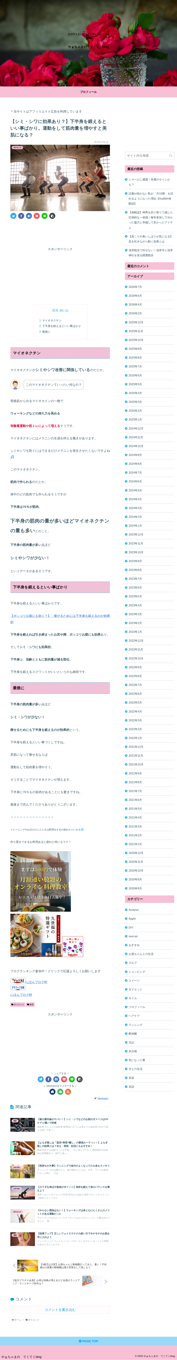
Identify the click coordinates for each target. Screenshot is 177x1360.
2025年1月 (135, 419)
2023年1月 (135, 631)
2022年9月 (135, 667)
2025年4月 (135, 393)
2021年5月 (135, 808)
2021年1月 (135, 844)
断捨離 (133, 1033)
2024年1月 (135, 525)
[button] (171, 156)
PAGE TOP (89, 1341)
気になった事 (137, 1060)
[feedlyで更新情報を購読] (60, 1092)
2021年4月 (135, 817)
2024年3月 (135, 508)
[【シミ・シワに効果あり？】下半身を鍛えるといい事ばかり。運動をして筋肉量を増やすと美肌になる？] (29, 216)
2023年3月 (135, 614)
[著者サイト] (52, 1092)
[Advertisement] (60, 232)
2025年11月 (136, 331)
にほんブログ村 (36, 982)
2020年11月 (136, 861)
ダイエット (18, 1004)
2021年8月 (135, 782)
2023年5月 (135, 596)
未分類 (133, 1051)
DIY (131, 927)
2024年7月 (135, 472)
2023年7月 (135, 578)
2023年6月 (135, 587)
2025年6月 (135, 375)
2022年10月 (136, 658)
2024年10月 (136, 446)
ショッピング (137, 971)
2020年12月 (136, 852)
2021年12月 (136, 746)
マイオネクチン (52, 320)
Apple (132, 918)
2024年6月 (135, 481)
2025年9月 (135, 348)
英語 (131, 1086)
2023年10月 (136, 552)
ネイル (133, 998)
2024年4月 (135, 499)
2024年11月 (136, 437)
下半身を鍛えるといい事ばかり (61, 325)
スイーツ (134, 980)
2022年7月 (135, 684)
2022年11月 (136, 649)
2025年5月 (135, 384)
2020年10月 (136, 870)
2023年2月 (135, 623)
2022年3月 (135, 720)
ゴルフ (133, 962)
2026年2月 (135, 313)
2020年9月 (135, 879)
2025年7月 (135, 366)
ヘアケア (134, 1015)
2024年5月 (135, 490)
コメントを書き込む (60, 1310)
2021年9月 (135, 773)
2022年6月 (135, 693)
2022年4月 (135, 711)
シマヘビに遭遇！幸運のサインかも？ (149, 182)
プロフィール (137, 1007)
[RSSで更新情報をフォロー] (68, 1092)
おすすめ (134, 945)
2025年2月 (135, 410)
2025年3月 (135, 401)
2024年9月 (135, 454)
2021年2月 (135, 835)
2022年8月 (135, 676)
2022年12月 (136, 640)
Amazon (134, 909)
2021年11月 (136, 755)
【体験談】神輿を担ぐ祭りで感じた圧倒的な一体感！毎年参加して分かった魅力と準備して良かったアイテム (151, 220)
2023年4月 (135, 605)
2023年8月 (135, 569)
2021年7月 (135, 791)
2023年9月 (135, 561)
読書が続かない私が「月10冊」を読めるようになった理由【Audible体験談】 (151, 198)
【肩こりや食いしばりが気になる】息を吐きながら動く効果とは (151, 239)
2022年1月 (135, 737)
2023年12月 (136, 534)
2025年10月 (136, 339)
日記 (131, 1042)
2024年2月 (135, 516)
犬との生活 (135, 1068)
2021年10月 (136, 764)
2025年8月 (135, 357)
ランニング (135, 1024)
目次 (55, 310)
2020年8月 (135, 888)
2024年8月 (135, 463)
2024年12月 (136, 428)
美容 (31, 1004)
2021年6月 (135, 799)
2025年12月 (136, 322)
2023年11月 (136, 543)
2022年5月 (135, 702)
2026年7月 (135, 286)
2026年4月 (135, 304)
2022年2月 (135, 729)
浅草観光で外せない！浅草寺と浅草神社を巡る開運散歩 (151, 253)
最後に (46, 331)
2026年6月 (135, 295)
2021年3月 (135, 826)
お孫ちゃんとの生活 (141, 953)
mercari (133, 936)
